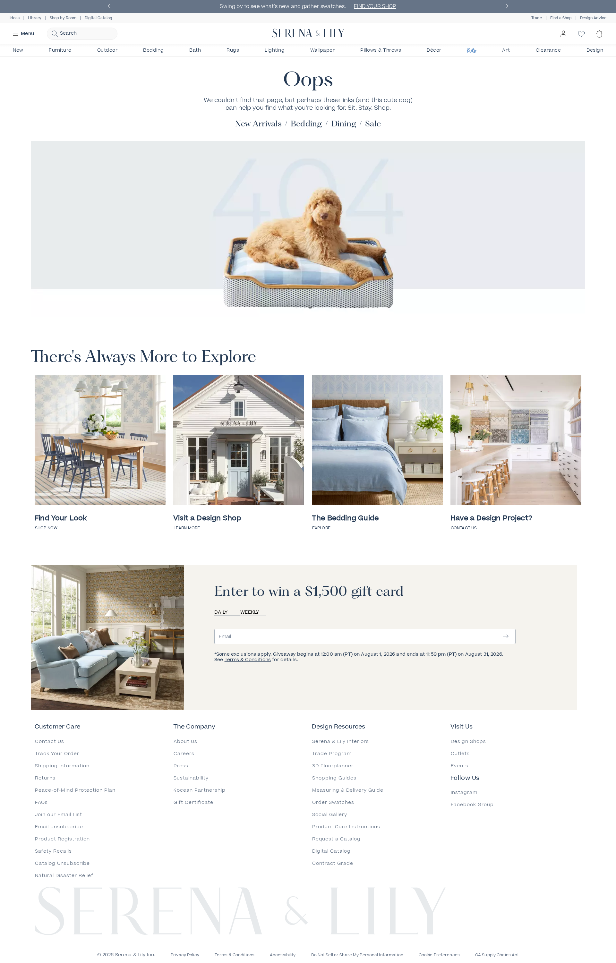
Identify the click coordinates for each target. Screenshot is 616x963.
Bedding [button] (153, 50)
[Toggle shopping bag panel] (599, 39)
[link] (100, 441)
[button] (109, 6)
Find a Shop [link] (561, 18)
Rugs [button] (233, 50)
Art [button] (506, 50)
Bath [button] (195, 50)
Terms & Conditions (248, 659)
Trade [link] (536, 18)
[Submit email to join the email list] (506, 636)
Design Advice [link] (593, 18)
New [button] (18, 50)
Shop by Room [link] (63, 18)
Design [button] (594, 50)
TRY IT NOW (478, 6)
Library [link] (34, 18)
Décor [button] (434, 50)
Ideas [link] (15, 18)
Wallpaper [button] (322, 50)
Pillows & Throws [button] (380, 50)
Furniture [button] (60, 50)
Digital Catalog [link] (98, 18)
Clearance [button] (548, 50)
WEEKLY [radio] (249, 612)
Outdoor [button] (107, 50)
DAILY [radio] (220, 612)
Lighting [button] (275, 50)
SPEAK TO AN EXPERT (260, 6)
